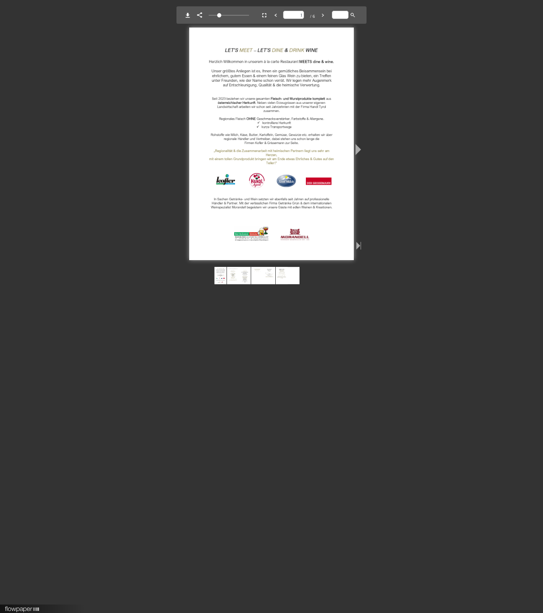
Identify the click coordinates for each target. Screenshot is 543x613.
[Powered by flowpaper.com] (22, 606)
